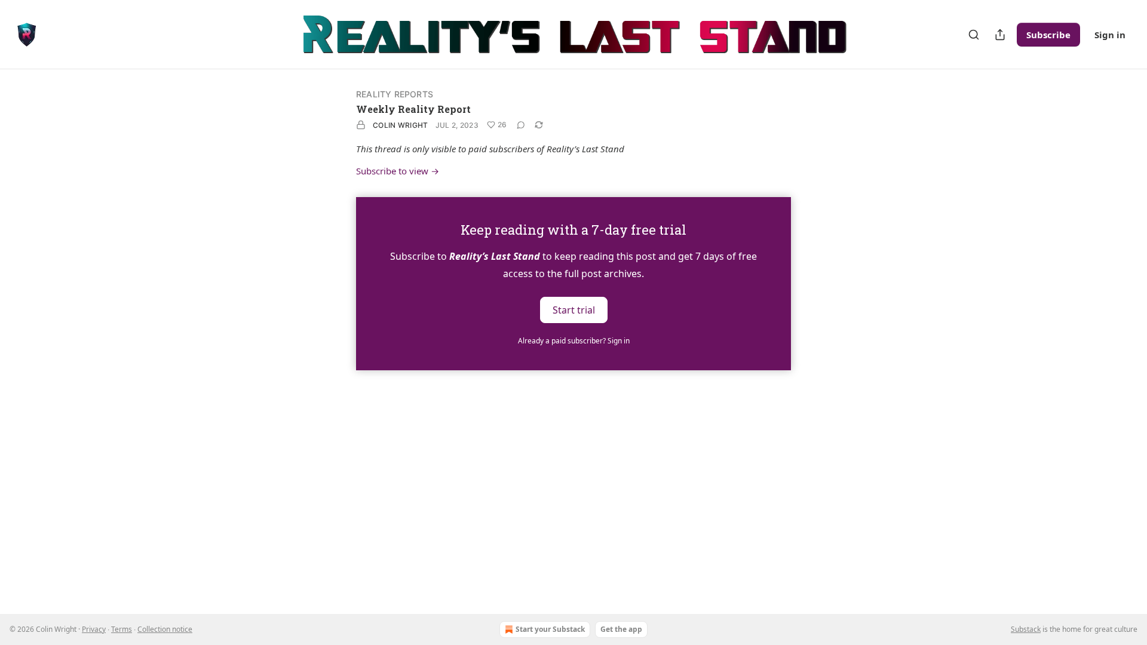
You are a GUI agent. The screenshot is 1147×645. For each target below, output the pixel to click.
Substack (1026, 629)
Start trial (574, 309)
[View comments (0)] (521, 125)
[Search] (974, 35)
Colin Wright (400, 125)
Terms (121, 629)
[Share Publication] (1000, 35)
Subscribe (1048, 35)
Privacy (94, 629)
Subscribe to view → (397, 171)
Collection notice (164, 629)
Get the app (621, 629)
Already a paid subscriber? (574, 341)
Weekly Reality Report (413, 109)
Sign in (1109, 35)
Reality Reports (394, 94)
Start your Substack (550, 629)
